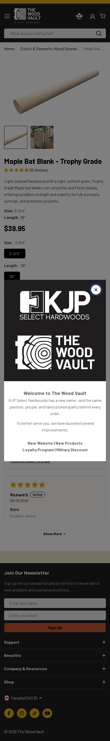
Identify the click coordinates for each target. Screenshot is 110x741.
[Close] (96, 290)
